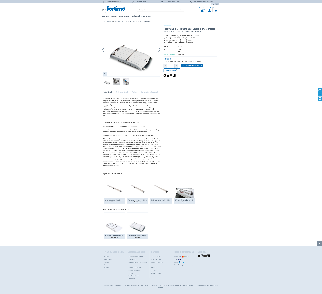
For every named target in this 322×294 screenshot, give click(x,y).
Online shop (147, 16)
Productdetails (107, 92)
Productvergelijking (171, 70)
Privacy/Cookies (144, 285)
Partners (106, 267)
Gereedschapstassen (133, 276)
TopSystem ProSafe (119, 21)
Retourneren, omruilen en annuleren (137, 262)
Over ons (106, 256)
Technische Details (122, 92)
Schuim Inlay (131, 278)
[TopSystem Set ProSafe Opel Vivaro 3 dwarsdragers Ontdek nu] (137, 219)
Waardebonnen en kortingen (135, 256)
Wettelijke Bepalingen (131, 285)
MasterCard (177, 256)
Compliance (163, 285)
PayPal (176, 262)
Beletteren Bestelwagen (134, 270)
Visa (175, 259)
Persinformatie (108, 259)
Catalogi (106, 265)
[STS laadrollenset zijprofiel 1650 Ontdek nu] (184, 183)
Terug (103, 21)
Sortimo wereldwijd (156, 273)
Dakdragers (110, 21)
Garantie (154, 285)
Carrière (106, 262)
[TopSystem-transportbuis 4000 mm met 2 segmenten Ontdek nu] (137, 183)
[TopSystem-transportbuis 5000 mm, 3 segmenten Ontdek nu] (114, 183)
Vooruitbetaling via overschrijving (183, 265)
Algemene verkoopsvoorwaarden (112, 285)
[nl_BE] (217, 4)
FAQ (129, 265)
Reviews (134, 92)
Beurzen (153, 270)
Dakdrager (130, 273)
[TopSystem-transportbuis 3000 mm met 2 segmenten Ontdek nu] (161, 183)
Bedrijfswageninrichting (134, 267)
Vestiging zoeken (155, 256)
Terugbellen (154, 267)
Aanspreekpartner (156, 259)
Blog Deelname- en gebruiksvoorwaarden (207, 285)
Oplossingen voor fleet (157, 262)
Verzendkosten (132, 259)
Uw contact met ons (156, 265)
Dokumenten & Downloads (149, 92)
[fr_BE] (213, 4)
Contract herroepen (187, 285)
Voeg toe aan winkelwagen (192, 65)
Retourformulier (174, 285)
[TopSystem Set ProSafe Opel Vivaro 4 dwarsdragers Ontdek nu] (114, 219)
